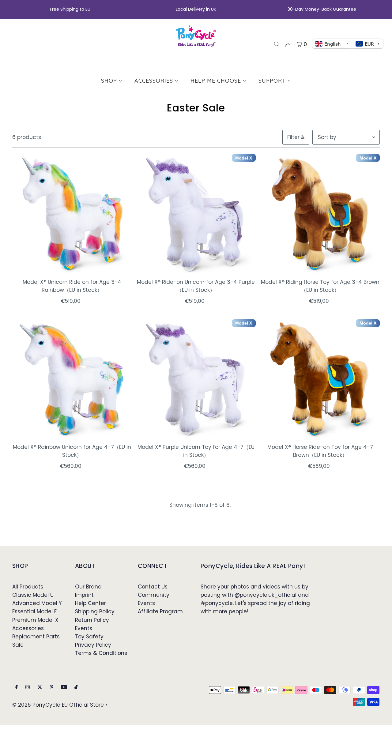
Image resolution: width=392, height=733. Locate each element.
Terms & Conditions (101, 653)
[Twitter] (39, 687)
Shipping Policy (95, 611)
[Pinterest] (51, 687)
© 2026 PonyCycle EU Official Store (58, 705)
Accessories (28, 628)
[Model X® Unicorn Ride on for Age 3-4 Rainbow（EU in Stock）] (71, 213)
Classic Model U (33, 595)
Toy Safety (89, 636)
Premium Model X (35, 620)
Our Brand (88, 586)
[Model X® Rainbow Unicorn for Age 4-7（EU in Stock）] (71, 378)
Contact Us (153, 586)
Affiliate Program (160, 611)
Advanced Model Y (37, 603)
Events (83, 628)
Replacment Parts (36, 636)
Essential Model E (34, 611)
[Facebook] (16, 687)
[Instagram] (27, 687)
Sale (18, 644)
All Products (27, 586)
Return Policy (92, 620)
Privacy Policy (93, 644)
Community (153, 595)
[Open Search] (276, 44)
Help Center (90, 603)
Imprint (84, 595)
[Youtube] (64, 687)
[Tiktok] (76, 687)
